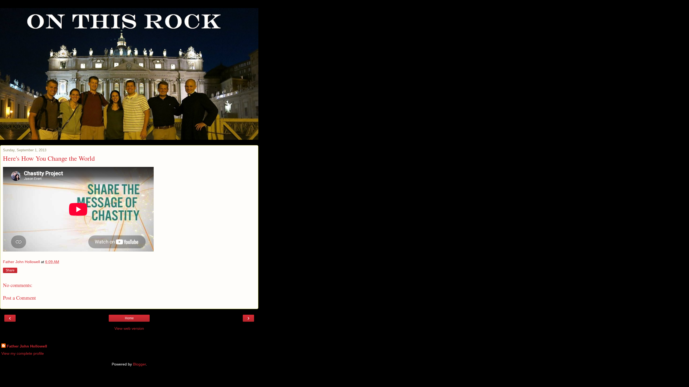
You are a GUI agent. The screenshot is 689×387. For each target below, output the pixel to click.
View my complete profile (22, 353)
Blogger (139, 364)
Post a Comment (19, 297)
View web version (129, 328)
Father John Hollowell (27, 346)
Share (10, 270)
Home (129, 318)
